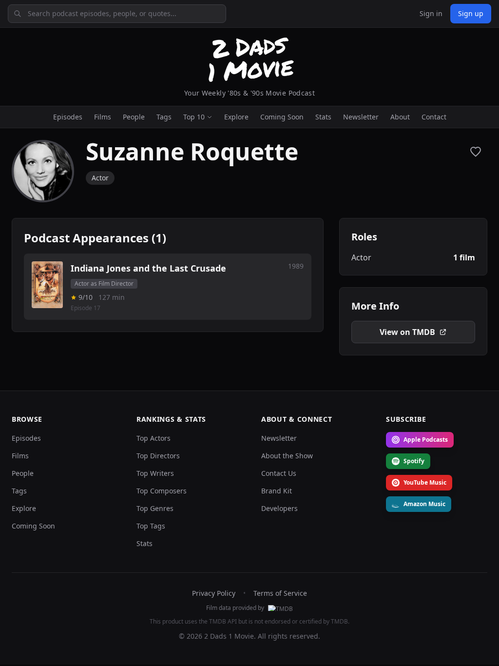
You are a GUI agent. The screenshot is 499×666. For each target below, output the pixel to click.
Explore (236, 116)
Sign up (470, 13)
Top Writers (155, 473)
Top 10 (194, 116)
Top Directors (158, 455)
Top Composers (161, 490)
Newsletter (361, 116)
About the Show (287, 455)
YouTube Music (424, 482)
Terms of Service (280, 593)
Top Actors (153, 438)
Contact (434, 116)
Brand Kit (276, 490)
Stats (323, 116)
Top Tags (150, 525)
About (400, 116)
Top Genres (154, 508)
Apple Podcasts (425, 439)
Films (102, 116)
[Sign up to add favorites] (475, 151)
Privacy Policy (213, 593)
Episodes (67, 116)
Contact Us (278, 473)
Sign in (431, 13)
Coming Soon (282, 116)
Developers (279, 508)
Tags (164, 116)
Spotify (413, 461)
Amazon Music (424, 504)
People (134, 116)
